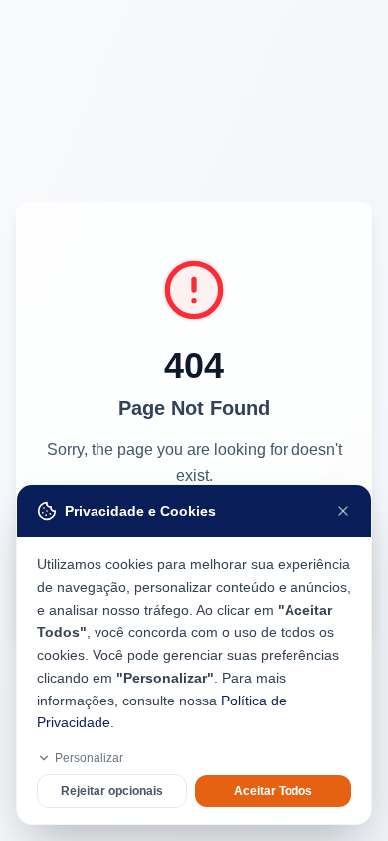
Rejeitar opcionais (112, 791)
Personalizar (89, 758)
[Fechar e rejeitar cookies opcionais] (343, 511)
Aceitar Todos (273, 791)
